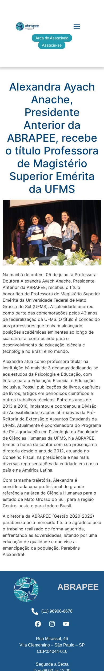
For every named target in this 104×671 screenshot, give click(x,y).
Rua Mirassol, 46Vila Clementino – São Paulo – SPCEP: (52, 645)
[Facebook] (37, 623)
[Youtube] (66, 623)
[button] (76, 26)
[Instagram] (52, 623)
